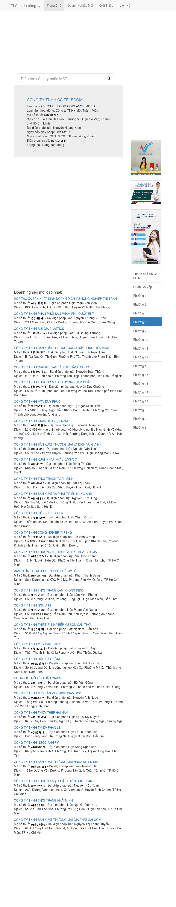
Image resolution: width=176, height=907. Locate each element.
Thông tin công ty (25, 5)
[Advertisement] (68, 42)
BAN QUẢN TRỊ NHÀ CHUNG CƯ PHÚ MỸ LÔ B (46, 571)
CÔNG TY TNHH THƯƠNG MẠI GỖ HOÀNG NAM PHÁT (52, 382)
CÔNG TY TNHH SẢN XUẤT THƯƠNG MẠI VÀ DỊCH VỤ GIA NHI (58, 444)
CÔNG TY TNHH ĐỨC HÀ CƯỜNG (38, 659)
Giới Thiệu (106, 5)
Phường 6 (140, 427)
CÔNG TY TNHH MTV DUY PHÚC (37, 401)
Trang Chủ (54, 5)
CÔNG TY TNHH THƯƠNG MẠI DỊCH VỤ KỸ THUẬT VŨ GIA (55, 552)
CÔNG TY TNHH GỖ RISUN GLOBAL (39, 513)
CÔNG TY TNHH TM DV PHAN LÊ (37, 727)
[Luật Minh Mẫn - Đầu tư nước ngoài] (146, 192)
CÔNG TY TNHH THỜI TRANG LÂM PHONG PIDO (48, 590)
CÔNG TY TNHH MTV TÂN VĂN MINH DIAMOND (47, 693)
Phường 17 (140, 392)
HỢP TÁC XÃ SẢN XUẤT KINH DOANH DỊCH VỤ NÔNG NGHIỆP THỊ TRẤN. (66, 298)
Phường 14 (140, 401)
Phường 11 (140, 348)
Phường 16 (140, 383)
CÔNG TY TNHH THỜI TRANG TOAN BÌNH (43, 478)
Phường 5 (140, 322)
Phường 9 (140, 418)
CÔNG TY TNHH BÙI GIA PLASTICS (39, 328)
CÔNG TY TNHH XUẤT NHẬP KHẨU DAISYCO (45, 459)
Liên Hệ (125, 5)
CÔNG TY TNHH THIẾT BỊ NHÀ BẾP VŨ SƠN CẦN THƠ (52, 624)
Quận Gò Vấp (142, 287)
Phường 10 (140, 339)
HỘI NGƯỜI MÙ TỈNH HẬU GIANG (37, 678)
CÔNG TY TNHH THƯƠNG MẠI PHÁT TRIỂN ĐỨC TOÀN (53, 781)
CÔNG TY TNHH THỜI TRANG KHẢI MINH (43, 800)
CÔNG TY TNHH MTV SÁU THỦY (37, 644)
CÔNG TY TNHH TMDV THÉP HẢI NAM (41, 712)
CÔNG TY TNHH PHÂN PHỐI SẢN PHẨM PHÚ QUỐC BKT (54, 313)
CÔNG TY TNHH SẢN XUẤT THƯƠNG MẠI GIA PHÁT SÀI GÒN (57, 819)
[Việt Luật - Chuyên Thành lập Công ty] (146, 158)
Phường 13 (140, 366)
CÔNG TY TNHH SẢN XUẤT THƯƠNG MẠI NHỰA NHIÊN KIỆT (57, 762)
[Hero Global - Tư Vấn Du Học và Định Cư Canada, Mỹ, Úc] (146, 237)
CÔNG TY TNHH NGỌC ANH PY (36, 742)
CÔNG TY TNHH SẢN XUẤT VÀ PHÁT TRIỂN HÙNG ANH (53, 493)
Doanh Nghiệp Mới (80, 5)
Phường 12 (140, 357)
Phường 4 (140, 313)
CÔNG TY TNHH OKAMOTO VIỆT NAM (41, 421)
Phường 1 (140, 295)
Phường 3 (140, 304)
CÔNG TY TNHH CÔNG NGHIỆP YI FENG (43, 532)
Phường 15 (140, 374)
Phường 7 (140, 331)
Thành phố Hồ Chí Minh (145, 276)
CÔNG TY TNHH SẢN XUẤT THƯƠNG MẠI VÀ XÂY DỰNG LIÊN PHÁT (62, 348)
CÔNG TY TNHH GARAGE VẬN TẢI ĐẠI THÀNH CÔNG (51, 367)
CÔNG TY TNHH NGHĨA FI (32, 605)
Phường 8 (140, 410)
